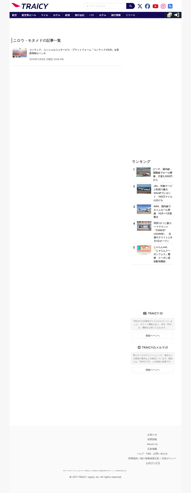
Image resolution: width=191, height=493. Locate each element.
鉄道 (67, 15)
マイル (44, 15)
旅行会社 (79, 15)
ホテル (56, 15)
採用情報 (152, 439)
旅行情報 (116, 15)
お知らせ (152, 434)
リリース (130, 15)
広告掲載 (152, 448)
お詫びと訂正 (153, 463)
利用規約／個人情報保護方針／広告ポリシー (152, 458)
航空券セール (29, 15)
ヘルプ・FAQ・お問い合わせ (152, 453)
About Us (152, 444)
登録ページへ (153, 335)
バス (91, 15)
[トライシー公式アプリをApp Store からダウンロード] (29, 450)
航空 (14, 15)
